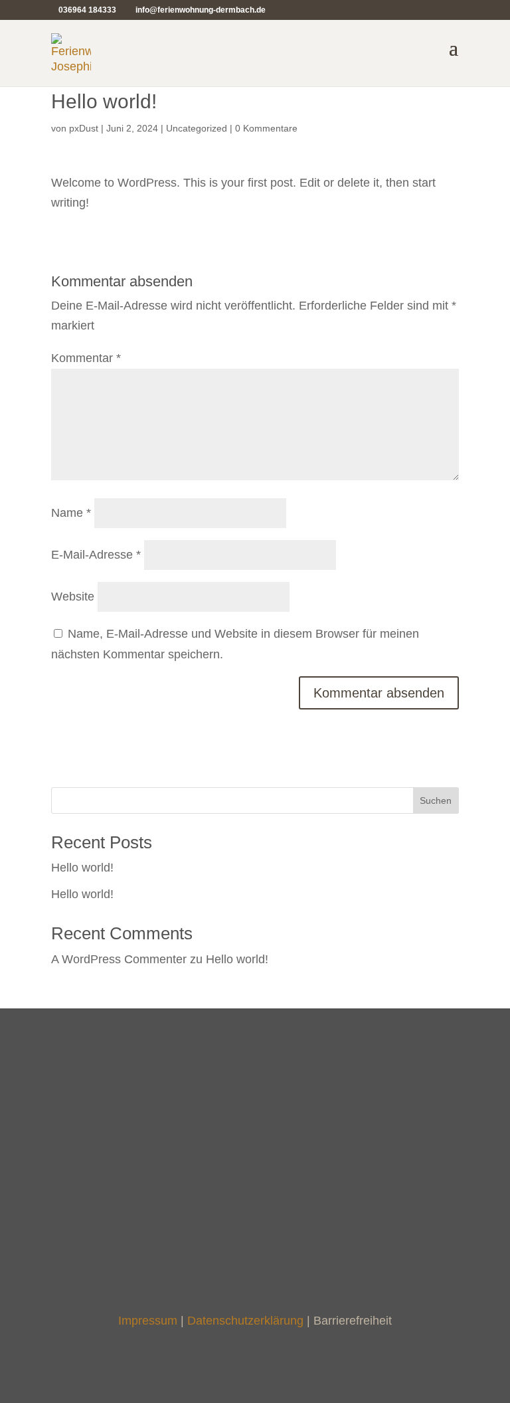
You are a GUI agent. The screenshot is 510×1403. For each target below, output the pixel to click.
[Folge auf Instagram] (268, 1246)
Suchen (436, 800)
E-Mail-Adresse (96, 554)
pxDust (83, 128)
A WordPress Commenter (119, 959)
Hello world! (82, 867)
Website (72, 596)
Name (71, 512)
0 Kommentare (266, 128)
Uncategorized (196, 128)
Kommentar (86, 358)
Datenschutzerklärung (245, 1320)
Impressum (147, 1320)
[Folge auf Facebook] (241, 1246)
